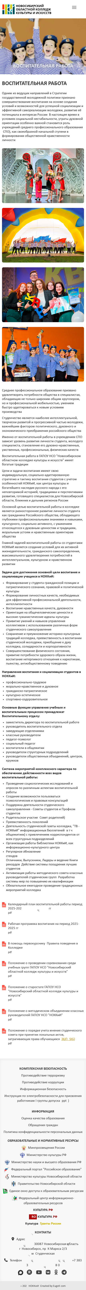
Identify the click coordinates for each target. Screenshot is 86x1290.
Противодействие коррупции (43, 1082)
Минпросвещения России (46, 1148)
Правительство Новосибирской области (46, 1184)
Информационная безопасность (43, 1089)
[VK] (49, 1273)
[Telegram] (65, 1273)
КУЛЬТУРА (43, 1210)
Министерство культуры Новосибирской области (46, 1176)
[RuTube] (30, 1273)
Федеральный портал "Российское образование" (46, 1169)
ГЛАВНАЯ (26, 9)
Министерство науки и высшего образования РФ (46, 1162)
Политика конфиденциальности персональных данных (43, 1132)
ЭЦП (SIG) (68, 1039)
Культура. (43, 1223)
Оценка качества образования (43, 1118)
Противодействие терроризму (43, 1075)
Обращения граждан (43, 1125)
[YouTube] (39, 1273)
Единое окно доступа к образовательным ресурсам (46, 1191)
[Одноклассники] (56, 1273)
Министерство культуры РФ (46, 1155)
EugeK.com (59, 1286)
